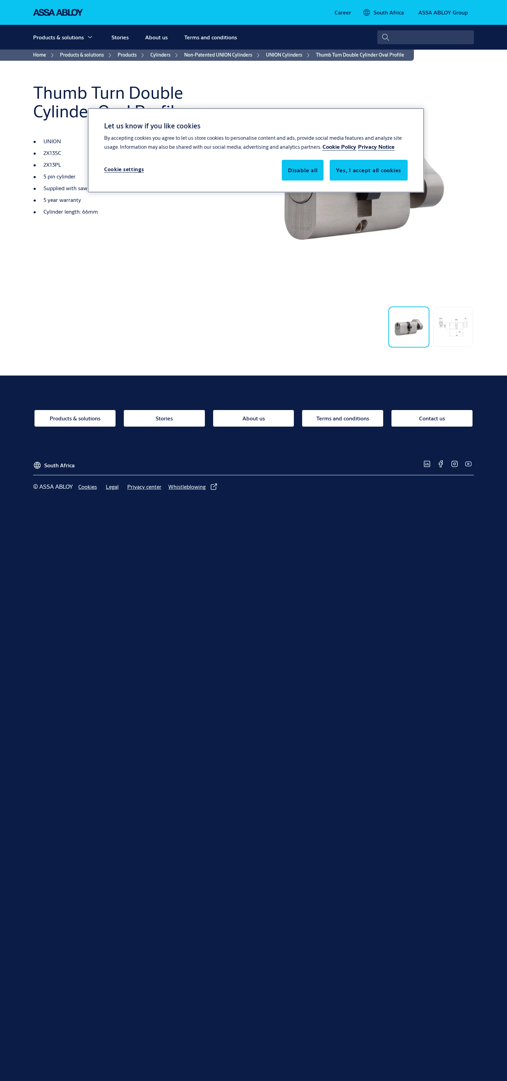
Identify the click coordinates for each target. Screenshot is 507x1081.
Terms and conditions (210, 37)
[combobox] (425, 37)
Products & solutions (58, 37)
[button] (90, 37)
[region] (256, 150)
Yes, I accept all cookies (368, 170)
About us (156, 37)
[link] (343, 12)
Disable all (302, 170)
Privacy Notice (376, 146)
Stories (120, 37)
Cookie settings (124, 169)
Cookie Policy (339, 146)
